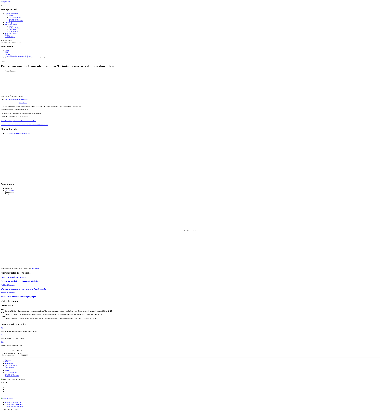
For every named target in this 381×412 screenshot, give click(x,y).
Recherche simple (6, 40)
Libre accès (12, 30)
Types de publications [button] (11, 13)
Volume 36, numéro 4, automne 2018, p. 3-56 (19, 56)
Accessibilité (9, 363)
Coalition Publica (14, 28)
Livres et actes (13, 19)
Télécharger (35, 268)
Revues (11, 15)
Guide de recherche (11, 365)
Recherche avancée (11, 33)
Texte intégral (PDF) (11, 133)
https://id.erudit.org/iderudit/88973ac (16, 99)
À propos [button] (8, 24)
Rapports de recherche (16, 21)
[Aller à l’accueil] (6, 1)
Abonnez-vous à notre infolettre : (12, 353)
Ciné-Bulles (8, 54)
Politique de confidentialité (13, 402)
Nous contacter (9, 367)
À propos (14, 24)
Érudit (11, 26)
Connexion (8, 22)
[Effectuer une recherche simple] (20, 42)
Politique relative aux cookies (14, 404)
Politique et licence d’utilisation (14, 406)
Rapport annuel (13, 31)
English (7, 35)
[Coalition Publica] (7, 398)
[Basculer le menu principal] (1, 5)
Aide (6, 362)
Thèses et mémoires (15, 17)
